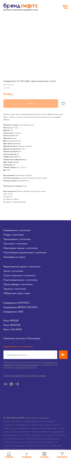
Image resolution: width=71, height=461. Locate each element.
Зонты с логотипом (13, 271)
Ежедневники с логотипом (17, 230)
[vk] (5, 384)
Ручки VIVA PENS (12, 329)
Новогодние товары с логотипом (20, 248)
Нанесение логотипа (14, 338)
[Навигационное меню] (65, 7)
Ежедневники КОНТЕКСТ (16, 302)
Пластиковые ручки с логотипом (20, 279)
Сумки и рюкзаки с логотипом (19, 275)
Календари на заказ (14, 256)
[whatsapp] (11, 384)
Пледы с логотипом (13, 234)
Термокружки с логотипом (17, 239)
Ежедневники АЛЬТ (13, 311)
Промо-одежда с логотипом (18, 284)
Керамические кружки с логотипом (21, 266)
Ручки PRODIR (10, 320)
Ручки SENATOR (11, 325)
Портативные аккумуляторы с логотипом (25, 252)
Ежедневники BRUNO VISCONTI (20, 307)
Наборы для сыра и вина (16, 293)
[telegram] (17, 384)
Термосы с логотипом (14, 288)
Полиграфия (33, 338)
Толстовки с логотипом (15, 243)
